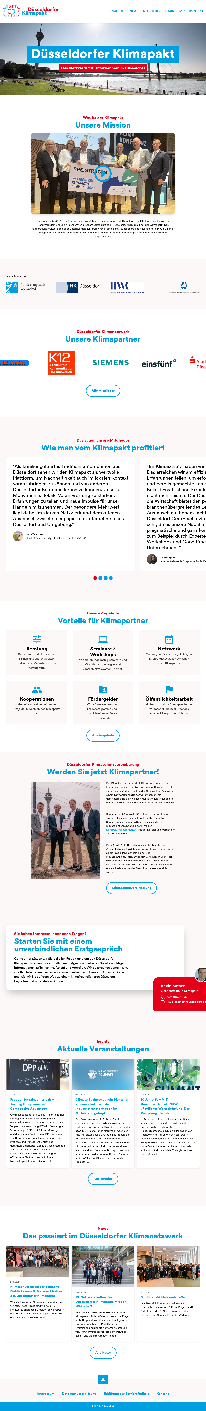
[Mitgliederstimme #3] (106, 578)
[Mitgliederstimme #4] (111, 578)
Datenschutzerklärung (79, 1394)
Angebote (117, 11)
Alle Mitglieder (103, 390)
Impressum (45, 1394)
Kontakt (196, 11)
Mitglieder (151, 11)
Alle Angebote (103, 735)
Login (169, 11)
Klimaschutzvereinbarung (131, 888)
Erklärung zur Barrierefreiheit (126, 1394)
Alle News (103, 1352)
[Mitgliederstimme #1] (95, 578)
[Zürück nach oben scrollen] (103, 1379)
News (134, 11)
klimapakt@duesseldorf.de (121, 830)
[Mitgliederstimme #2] (100, 578)
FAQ (182, 11)
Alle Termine (103, 1179)
